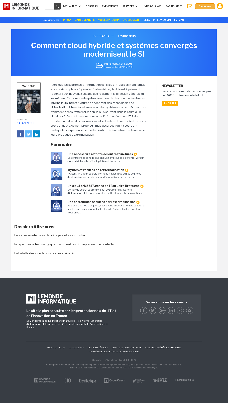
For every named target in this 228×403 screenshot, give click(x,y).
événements (110, 6)
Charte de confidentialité (127, 348)
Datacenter (25, 123)
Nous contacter (56, 348)
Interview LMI (162, 20)
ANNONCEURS (76, 348)
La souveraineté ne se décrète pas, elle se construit (50, 235)
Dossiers (92, 6)
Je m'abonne (169, 103)
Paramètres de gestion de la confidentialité (114, 352)
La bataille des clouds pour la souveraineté (44, 253)
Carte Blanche (85, 20)
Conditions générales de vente (163, 348)
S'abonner (205, 6)
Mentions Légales (98, 348)
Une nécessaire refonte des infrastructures (100, 154)
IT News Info (83, 320)
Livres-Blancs (152, 6)
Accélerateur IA (109, 20)
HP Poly (67, 20)
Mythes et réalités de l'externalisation (95, 170)
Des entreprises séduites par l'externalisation (101, 202)
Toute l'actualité (103, 36)
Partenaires (174, 6)
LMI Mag (179, 20)
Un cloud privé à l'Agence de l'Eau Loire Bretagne (103, 186)
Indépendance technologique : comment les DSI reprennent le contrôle (64, 244)
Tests (146, 20)
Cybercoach (131, 20)
